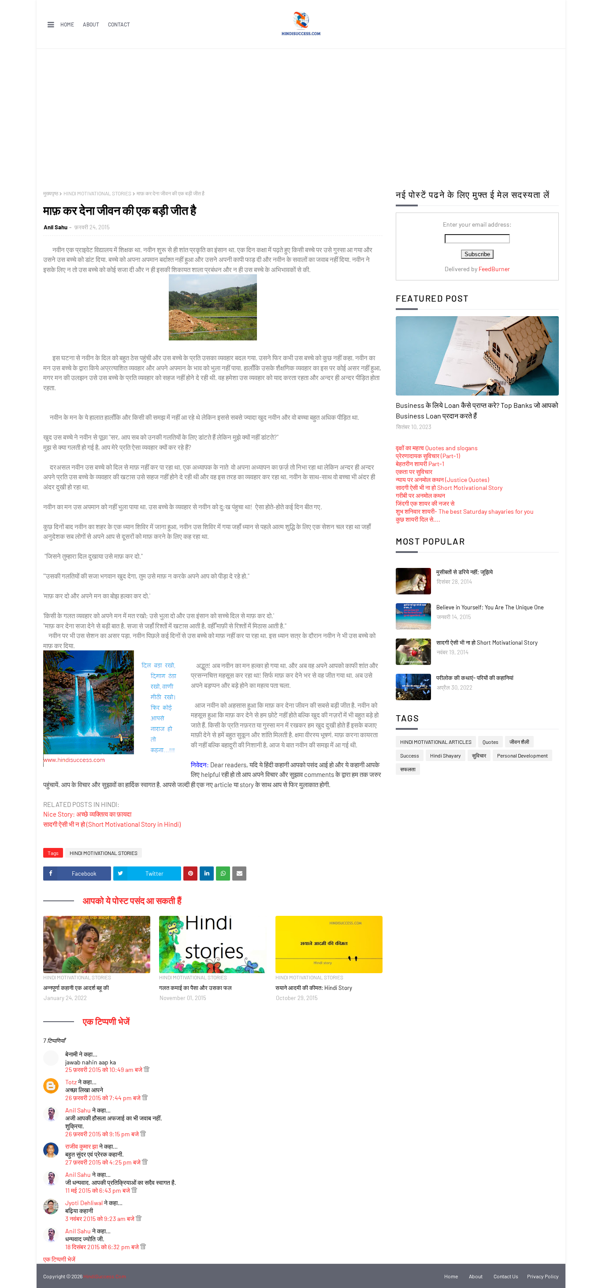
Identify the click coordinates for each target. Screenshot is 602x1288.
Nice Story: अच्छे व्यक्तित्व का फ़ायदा (87, 814)
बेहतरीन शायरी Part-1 (420, 463)
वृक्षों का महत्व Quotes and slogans (437, 448)
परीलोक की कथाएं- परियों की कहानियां (474, 677)
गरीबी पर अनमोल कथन (420, 495)
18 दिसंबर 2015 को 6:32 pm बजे (102, 1247)
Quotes (490, 742)
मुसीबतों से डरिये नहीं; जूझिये (464, 571)
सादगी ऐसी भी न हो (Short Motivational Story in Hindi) (112, 824)
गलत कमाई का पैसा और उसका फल (195, 987)
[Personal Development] (477, 356)
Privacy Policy (543, 1276)
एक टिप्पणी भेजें (59, 1259)
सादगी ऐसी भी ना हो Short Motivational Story (449, 487)
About (91, 24)
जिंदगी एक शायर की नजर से (425, 503)
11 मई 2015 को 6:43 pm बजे (98, 1190)
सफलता (408, 769)
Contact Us (506, 1276)
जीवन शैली (519, 742)
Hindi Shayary (445, 755)
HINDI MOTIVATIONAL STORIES (97, 193)
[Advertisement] (301, 115)
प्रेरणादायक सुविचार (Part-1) (428, 455)
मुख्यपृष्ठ (50, 193)
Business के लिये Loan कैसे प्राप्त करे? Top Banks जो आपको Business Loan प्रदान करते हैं (477, 410)
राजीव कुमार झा (81, 1146)
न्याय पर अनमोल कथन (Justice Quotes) (442, 479)
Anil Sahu (55, 227)
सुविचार (479, 755)
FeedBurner (494, 269)
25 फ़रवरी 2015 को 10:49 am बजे (104, 1069)
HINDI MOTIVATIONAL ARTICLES (436, 742)
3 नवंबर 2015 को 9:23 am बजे (100, 1218)
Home (67, 24)
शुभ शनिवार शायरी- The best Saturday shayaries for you (465, 511)
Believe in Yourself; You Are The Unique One (490, 607)
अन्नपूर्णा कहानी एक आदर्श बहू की (76, 987)
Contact (119, 24)
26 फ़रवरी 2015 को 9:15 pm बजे (102, 1134)
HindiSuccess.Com (104, 1276)
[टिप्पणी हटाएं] (146, 1069)
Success (409, 755)
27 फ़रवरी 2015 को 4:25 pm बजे (103, 1162)
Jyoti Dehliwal (84, 1202)
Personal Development (522, 755)
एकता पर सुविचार (414, 471)
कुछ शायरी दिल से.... (418, 519)
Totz (71, 1082)
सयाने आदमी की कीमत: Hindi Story (313, 987)
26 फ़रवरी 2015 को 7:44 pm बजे (103, 1097)
